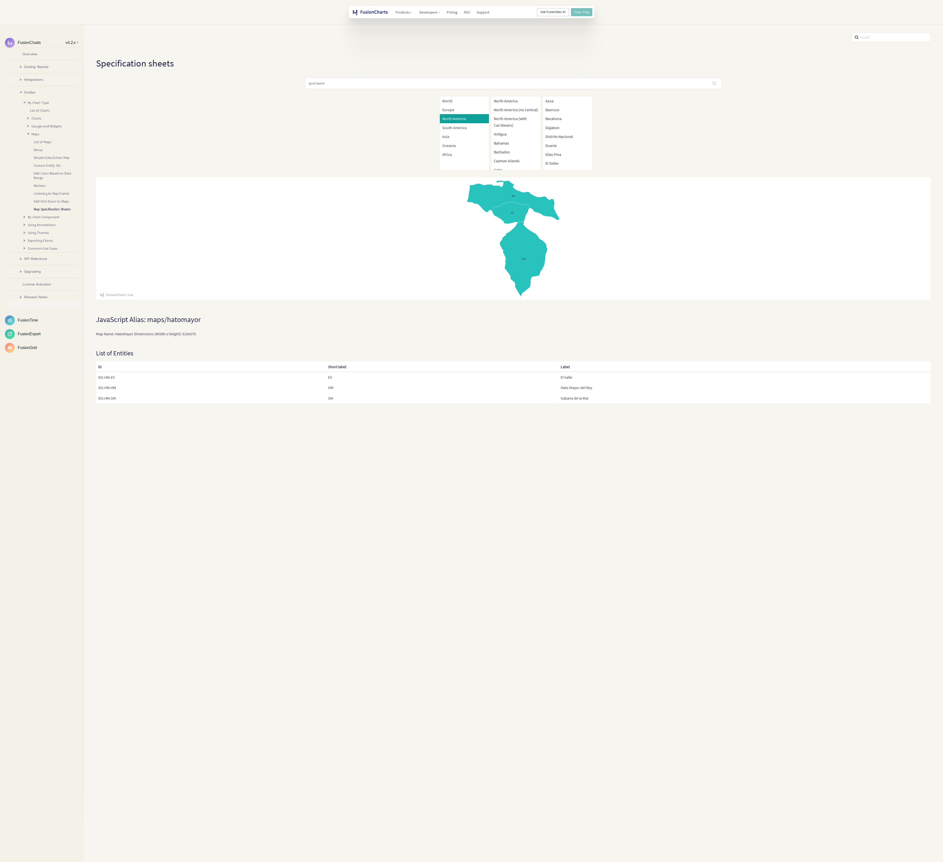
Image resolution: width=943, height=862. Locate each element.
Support (483, 12)
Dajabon (552, 127)
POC (467, 12)
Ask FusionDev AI (553, 12)
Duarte (551, 145)
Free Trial (581, 12)
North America (506, 100)
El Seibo (552, 163)
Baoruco (552, 109)
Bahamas (501, 143)
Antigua (500, 134)
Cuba (498, 169)
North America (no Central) (516, 109)
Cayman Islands (507, 160)
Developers (428, 12)
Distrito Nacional (559, 136)
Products (403, 12)
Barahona (553, 118)
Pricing (452, 12)
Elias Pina (553, 154)
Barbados (502, 151)
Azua (549, 100)
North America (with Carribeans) (510, 121)
